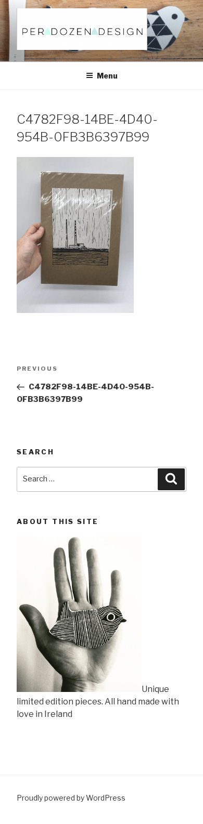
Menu (107, 75)
